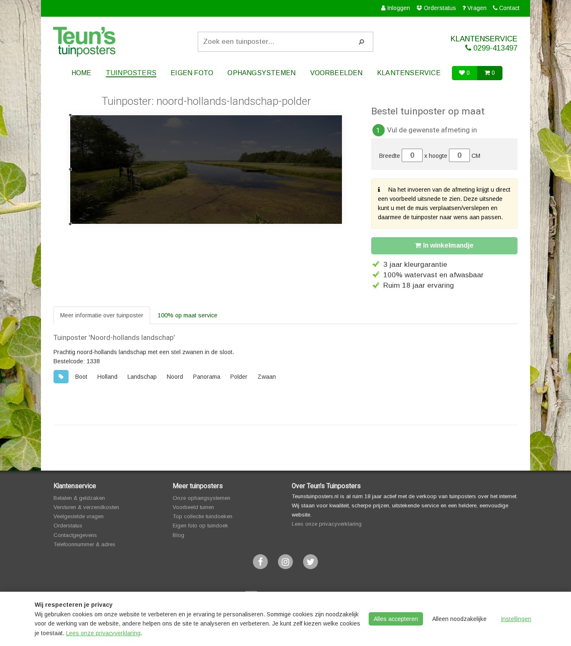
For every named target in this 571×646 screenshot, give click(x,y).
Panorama (206, 376)
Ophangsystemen (261, 72)
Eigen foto (192, 72)
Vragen (477, 8)
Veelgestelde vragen (79, 516)
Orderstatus (440, 8)
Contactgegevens (75, 535)
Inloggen (398, 8)
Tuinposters (131, 72)
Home (81, 72)
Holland (107, 376)
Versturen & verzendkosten (86, 507)
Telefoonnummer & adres (84, 544)
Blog (178, 535)
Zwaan (266, 376)
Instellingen (516, 619)
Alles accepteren (396, 619)
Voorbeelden (336, 72)
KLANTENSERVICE (484, 43)
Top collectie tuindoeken (202, 516)
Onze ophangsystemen (201, 498)
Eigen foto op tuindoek (200, 525)
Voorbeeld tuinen (193, 507)
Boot (81, 376)
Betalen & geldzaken (79, 498)
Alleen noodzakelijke (459, 619)
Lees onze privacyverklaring (327, 524)
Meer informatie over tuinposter (101, 315)
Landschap (142, 376)
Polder (238, 376)
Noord (175, 376)
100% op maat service (187, 315)
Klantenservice (409, 72)
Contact (509, 8)
